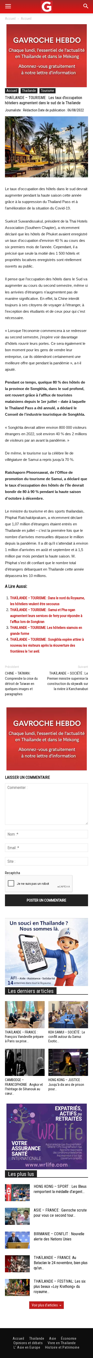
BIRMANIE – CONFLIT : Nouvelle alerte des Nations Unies (59, 1236)
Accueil (10, 19)
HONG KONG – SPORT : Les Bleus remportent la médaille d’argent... (60, 1189)
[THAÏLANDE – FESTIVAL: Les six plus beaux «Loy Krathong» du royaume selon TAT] (17, 1287)
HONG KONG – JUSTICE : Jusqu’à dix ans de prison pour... (66, 1084)
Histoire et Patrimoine (62, 1347)
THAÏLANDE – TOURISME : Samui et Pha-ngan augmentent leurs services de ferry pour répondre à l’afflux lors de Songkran (46, 616)
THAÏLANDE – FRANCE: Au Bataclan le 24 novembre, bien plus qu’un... (61, 1262)
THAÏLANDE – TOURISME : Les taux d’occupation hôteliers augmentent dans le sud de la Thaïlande (43, 100)
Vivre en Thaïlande (62, 1343)
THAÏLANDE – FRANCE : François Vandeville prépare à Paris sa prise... (24, 1036)
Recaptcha (12, 873)
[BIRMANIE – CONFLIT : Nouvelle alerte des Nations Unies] (17, 1240)
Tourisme (47, 91)
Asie (52, 1338)
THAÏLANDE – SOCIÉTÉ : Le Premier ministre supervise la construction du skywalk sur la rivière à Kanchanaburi (67, 681)
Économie (68, 1338)
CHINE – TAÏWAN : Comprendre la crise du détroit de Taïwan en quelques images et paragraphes (21, 683)
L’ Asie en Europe (27, 1347)
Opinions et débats (28, 1343)
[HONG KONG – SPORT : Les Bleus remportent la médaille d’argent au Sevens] (17, 1192)
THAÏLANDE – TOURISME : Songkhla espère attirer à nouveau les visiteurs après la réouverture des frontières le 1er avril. (47, 645)
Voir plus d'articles (45, 1305)
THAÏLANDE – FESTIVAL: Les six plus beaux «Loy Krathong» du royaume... (60, 1286)
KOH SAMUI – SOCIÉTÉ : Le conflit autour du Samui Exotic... (66, 1036)
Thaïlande (29, 91)
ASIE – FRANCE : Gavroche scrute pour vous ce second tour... (60, 1213)
